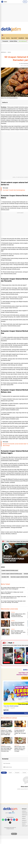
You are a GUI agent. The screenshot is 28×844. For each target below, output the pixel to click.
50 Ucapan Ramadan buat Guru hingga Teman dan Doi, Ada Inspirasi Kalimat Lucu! (13, 597)
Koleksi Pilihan (13, 41)
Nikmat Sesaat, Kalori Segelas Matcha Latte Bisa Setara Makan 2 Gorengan (19, 749)
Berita (8, 38)
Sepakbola (21, 38)
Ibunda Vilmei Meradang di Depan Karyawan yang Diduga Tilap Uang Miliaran (17, 624)
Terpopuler (5, 41)
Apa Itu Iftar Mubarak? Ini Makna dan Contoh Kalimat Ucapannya (12, 592)
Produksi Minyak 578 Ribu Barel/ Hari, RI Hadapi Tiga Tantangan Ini (20, 732)
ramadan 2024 (5, 576)
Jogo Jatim (14, 38)
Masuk (25, 1)
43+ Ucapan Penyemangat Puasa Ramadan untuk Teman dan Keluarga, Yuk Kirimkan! (13, 601)
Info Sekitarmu (23, 41)
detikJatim (3, 52)
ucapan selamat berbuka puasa (10, 570)
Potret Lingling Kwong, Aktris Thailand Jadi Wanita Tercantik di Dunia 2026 (18, 615)
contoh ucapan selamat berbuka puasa (12, 573)
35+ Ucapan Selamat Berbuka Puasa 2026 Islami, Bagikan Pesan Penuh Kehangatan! (13, 588)
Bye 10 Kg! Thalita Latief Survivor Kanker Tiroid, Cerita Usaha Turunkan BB (18, 632)
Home (3, 38)
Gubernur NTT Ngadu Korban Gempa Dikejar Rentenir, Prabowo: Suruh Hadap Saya (6, 732)
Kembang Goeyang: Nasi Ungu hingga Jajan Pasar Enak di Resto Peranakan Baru (6, 749)
